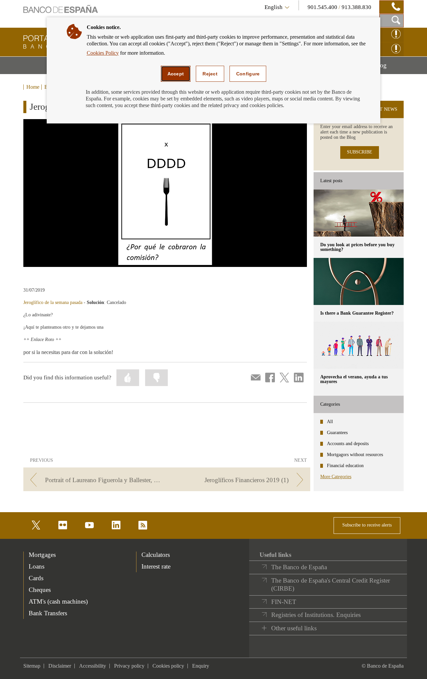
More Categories (335, 476)
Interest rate (155, 566)
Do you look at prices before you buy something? (357, 247)
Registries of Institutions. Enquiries (316, 614)
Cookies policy (168, 666)
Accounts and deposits (348, 443)
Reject (210, 73)
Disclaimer (59, 666)
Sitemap (31, 666)
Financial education (345, 465)
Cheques (40, 589)
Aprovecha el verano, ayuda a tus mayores (354, 379)
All (330, 421)
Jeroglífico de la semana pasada (52, 302)
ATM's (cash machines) (58, 601)
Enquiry (200, 666)
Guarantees (337, 432)
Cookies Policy (103, 53)
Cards (36, 578)
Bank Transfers (48, 613)
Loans (36, 566)
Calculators (155, 554)
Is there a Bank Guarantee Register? (357, 313)
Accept (175, 73)
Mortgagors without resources (355, 454)
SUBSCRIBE (359, 151)
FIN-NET (283, 601)
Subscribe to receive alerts (367, 525)
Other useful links (294, 628)
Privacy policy (129, 666)
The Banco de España (299, 567)
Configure (248, 73)
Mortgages (42, 554)
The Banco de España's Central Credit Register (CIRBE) (330, 584)
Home (32, 87)
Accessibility (92, 666)
